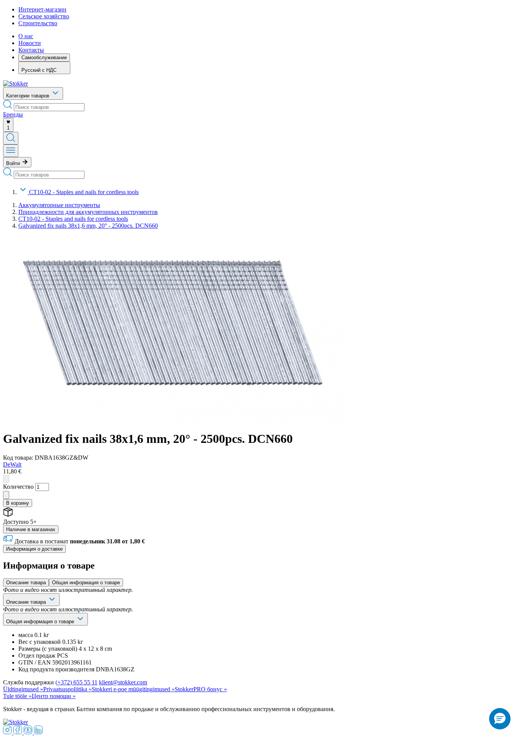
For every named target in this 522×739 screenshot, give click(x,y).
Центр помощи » (54, 696)
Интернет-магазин (42, 9)
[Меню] (10, 150)
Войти (13, 163)
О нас (25, 36)
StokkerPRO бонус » (201, 689)
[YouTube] (29, 732)
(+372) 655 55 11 (76, 682)
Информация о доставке (34, 549)
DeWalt (12, 464)
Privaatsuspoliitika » (67, 689)
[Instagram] (8, 732)
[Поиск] (10, 138)
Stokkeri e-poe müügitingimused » (133, 689)
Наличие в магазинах (30, 529)
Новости (29, 43)
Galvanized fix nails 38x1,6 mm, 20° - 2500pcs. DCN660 (88, 225)
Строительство (37, 23)
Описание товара (26, 582)
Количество (18, 486)
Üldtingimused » (23, 689)
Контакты (31, 50)
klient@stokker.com (123, 682)
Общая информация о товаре (86, 582)
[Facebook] (18, 732)
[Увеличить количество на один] (6, 495)
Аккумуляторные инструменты (59, 205)
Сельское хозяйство (43, 16)
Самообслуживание (44, 57)
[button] (500, 718)
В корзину (17, 503)
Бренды (13, 114)
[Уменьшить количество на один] (6, 479)
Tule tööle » (17, 696)
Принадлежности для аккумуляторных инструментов (88, 212)
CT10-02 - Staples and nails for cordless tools (84, 192)
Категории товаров (28, 96)
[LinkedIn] (38, 732)
